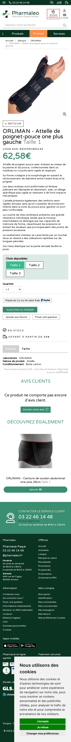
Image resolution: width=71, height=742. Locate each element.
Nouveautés (44, 562)
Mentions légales (11, 618)
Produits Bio (44, 570)
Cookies (7, 629)
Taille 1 (15, 265)
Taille (26, 348)
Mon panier (44, 594)
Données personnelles (14, 625)
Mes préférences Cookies (51, 618)
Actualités (43, 550)
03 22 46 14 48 (36, 517)
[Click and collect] (49, 2)
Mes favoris (44, 614)
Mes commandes (47, 602)
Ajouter (34, 489)
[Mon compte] (64, 10)
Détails (10, 348)
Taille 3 (15, 273)
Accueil (9, 40)
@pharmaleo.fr (12, 555)
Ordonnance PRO (47, 577)
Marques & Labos (47, 558)
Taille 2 (34, 265)
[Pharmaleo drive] (57, 2)
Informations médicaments (17, 606)
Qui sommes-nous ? (13, 598)
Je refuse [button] (42, 727)
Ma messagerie (46, 610)
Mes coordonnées (47, 606)
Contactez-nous (11, 594)
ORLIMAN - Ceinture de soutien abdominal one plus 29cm (35, 480)
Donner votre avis (34, 409)
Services (59, 34)
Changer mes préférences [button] (42, 733)
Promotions (44, 566)
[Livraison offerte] (64, 2)
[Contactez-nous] (6, 2)
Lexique (42, 554)
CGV (5, 622)
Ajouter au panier (20, 309)
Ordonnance (45, 574)
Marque (22, 40)
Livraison (7, 614)
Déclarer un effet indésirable (18, 610)
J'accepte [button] (43, 721)
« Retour (13, 123)
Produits (17, 34)
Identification (45, 598)
